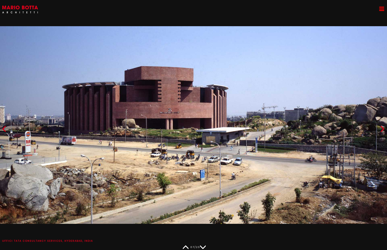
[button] (382, 130)
